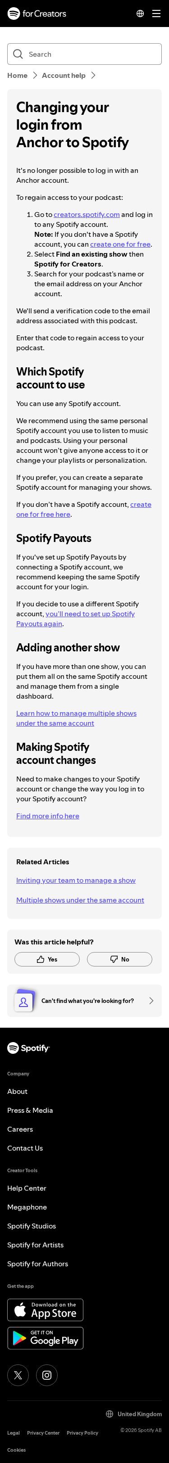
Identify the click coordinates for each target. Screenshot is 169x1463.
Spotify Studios (31, 1226)
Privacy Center (43, 1433)
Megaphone (27, 1207)
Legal (13, 1433)
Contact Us (25, 1148)
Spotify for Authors (37, 1264)
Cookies (16, 1450)
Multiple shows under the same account (80, 900)
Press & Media (30, 1110)
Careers (20, 1129)
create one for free (120, 244)
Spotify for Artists (35, 1245)
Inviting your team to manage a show (76, 880)
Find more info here (47, 816)
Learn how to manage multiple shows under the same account (76, 718)
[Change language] (140, 13)
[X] (18, 1375)
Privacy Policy (82, 1433)
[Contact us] (148, 1000)
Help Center (26, 1188)
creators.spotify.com (87, 214)
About (17, 1091)
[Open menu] (156, 13)
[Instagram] (47, 1375)
